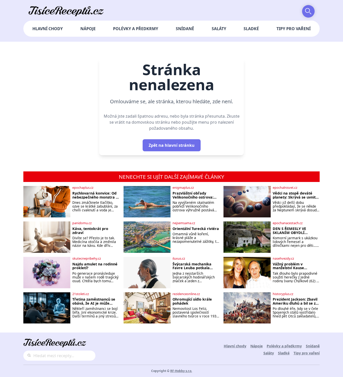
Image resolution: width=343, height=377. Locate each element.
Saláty (219, 28)
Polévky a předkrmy (135, 28)
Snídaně (185, 28)
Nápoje (88, 28)
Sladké (251, 28)
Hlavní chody (47, 28)
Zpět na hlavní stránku (172, 145)
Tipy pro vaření (293, 28)
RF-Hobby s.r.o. (181, 371)
